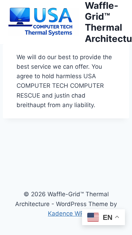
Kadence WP (66, 213)
